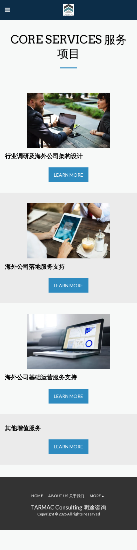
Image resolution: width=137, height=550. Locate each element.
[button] (7, 9)
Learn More (68, 175)
